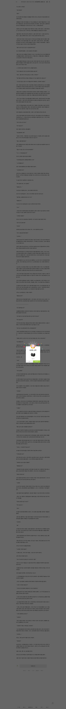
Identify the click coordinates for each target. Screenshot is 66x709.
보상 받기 (36, 361)
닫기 (29, 361)
